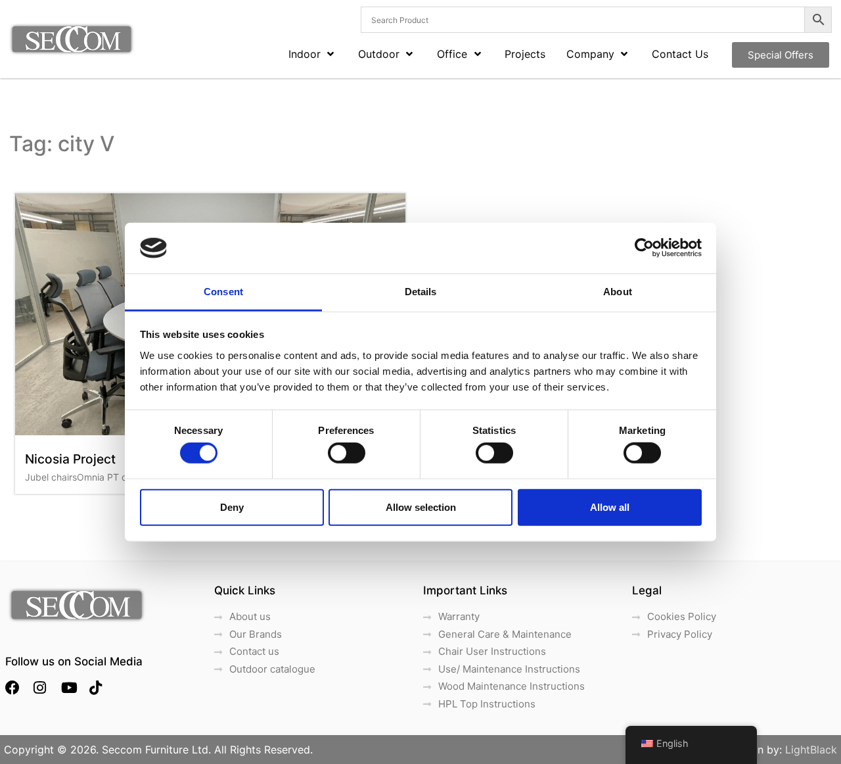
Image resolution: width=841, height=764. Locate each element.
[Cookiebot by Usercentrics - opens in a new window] (644, 248)
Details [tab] (421, 291)
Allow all (609, 506)
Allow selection (421, 506)
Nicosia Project (70, 459)
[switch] (346, 453)
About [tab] (617, 291)
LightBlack (811, 749)
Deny (232, 506)
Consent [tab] (223, 291)
